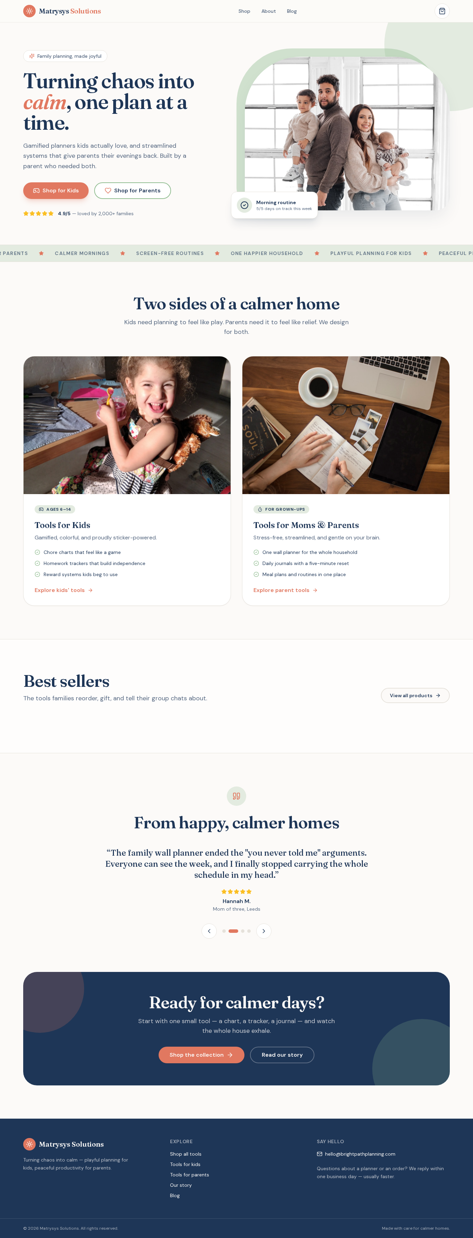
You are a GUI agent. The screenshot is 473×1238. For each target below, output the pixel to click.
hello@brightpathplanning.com (360, 1154)
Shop (244, 11)
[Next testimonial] (263, 931)
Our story (181, 1185)
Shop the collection (197, 1054)
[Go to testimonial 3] (242, 931)
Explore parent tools (281, 590)
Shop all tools (186, 1154)
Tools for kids (185, 1164)
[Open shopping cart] (442, 11)
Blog (292, 11)
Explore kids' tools (60, 590)
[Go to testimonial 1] (224, 931)
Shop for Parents (137, 190)
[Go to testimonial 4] (249, 931)
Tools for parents (189, 1175)
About (268, 11)
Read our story (282, 1054)
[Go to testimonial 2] (233, 931)
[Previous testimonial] (209, 931)
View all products (411, 695)
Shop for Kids (61, 190)
